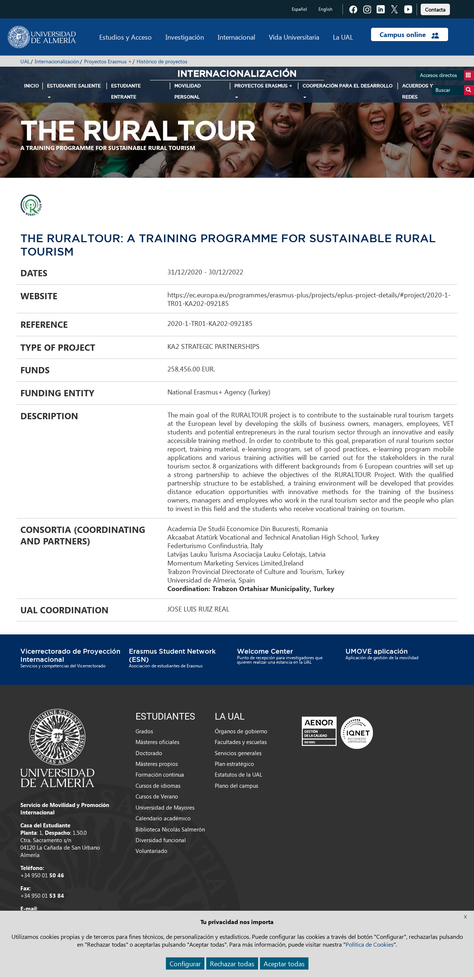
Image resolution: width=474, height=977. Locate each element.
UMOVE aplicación (377, 651)
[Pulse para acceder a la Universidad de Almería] (57, 747)
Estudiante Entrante (126, 91)
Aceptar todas (284, 963)
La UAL (343, 36)
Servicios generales (238, 753)
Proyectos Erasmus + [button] (263, 85)
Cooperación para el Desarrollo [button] (348, 85)
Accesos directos (438, 75)
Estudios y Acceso (125, 36)
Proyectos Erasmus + (108, 61)
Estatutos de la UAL (238, 774)
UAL (25, 61)
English (325, 9)
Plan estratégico (234, 763)
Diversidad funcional (161, 840)
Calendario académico (163, 818)
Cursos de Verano (157, 796)
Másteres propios (157, 763)
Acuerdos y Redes (417, 91)
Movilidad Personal (187, 91)
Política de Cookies (370, 944)
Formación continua (160, 774)
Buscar (442, 89)
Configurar (185, 963)
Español (299, 9)
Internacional (236, 36)
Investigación (185, 36)
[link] (435, 8)
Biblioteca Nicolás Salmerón (170, 829)
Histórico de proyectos (162, 61)
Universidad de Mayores (165, 807)
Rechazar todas (232, 963)
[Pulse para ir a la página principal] (41, 37)
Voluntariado (151, 850)
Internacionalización (57, 61)
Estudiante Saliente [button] (74, 85)
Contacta (435, 9)
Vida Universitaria (294, 36)
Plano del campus (236, 785)
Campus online (404, 34)
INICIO (31, 85)
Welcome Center (265, 651)
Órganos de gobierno (241, 731)
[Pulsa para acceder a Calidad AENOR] (337, 732)
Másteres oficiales (157, 742)
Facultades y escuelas (241, 742)
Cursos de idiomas (158, 785)
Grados (144, 731)
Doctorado (149, 753)
